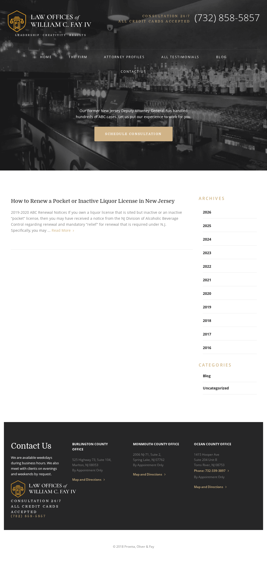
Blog (221, 57)
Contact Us (133, 71)
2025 (207, 225)
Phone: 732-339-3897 (210, 470)
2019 (207, 306)
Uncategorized (216, 388)
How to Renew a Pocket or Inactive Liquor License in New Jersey (93, 201)
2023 (207, 252)
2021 (207, 279)
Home (46, 57)
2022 (207, 266)
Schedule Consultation (133, 134)
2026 (207, 212)
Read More (61, 230)
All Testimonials (180, 57)
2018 (207, 320)
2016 (207, 347)
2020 (207, 293)
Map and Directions (86, 479)
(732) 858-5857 (227, 17)
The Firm (78, 57)
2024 (207, 239)
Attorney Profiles (124, 57)
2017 (207, 334)
